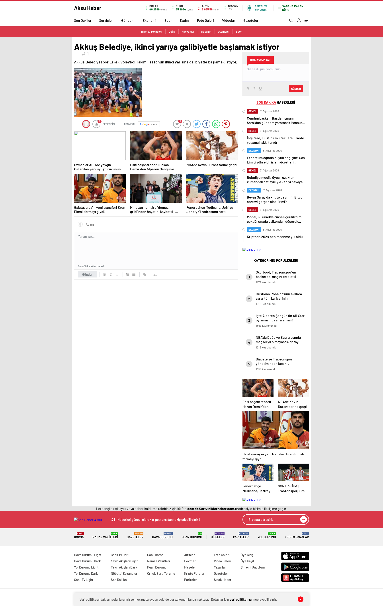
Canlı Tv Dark (120, 555)
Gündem (127, 20)
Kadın (184, 20)
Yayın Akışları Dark (124, 567)
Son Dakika (82, 20)
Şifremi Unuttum (253, 567)
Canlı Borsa (155, 555)
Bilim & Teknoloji (151, 31)
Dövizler (190, 561)
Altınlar (189, 555)
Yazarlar (220, 567)
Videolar (228, 20)
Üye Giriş (247, 555)
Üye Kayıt (247, 561)
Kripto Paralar (297, 535)
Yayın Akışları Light (124, 561)
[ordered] (128, 274)
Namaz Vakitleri (105, 535)
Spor (168, 20)
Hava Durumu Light (88, 555)
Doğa (172, 31)
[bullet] (134, 274)
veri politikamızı (241, 599)
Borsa (79, 535)
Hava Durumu (162, 535)
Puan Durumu (192, 535)
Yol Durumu (267, 535)
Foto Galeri (205, 20)
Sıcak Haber (222, 580)
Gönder (87, 274)
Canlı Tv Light (83, 580)
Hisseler (218, 535)
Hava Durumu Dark (87, 561)
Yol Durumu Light (86, 567)
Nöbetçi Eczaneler (124, 573)
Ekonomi (149, 20)
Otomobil (223, 31)
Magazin (206, 31)
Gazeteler (250, 20)
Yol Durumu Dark (86, 573)
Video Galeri (222, 561)
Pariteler (241, 535)
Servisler (106, 20)
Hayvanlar (188, 31)
